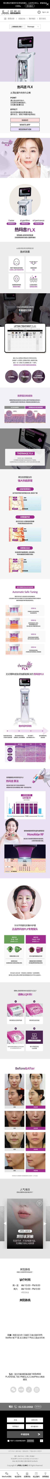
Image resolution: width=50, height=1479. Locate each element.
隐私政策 (25, 1451)
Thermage (30, 27)
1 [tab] (24, 79)
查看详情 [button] (30, 1441)
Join (47, 12)
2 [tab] (26, 79)
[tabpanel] (25, 56)
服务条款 (18, 1451)
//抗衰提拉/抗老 (17, 27)
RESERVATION (25, 129)
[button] (45, 1223)
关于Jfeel (11, 1451)
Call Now (38, 1407)
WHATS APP (25, 124)
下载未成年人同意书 (35, 1451)
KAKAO (25, 120)
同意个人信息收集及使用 (17, 1441)
